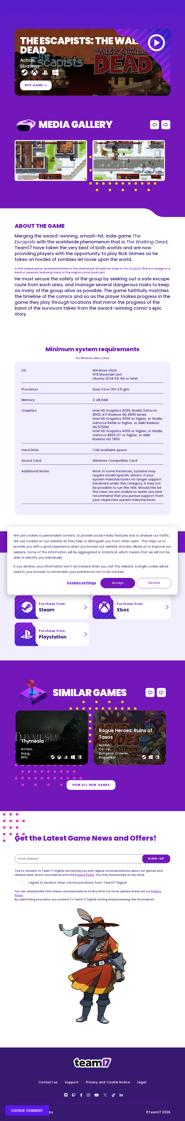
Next (165, 124)
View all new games (91, 785)
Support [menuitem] (72, 1082)
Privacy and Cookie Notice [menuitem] (108, 1082)
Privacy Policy (84, 875)
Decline (154, 583)
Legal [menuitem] (141, 1082)
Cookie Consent (27, 1110)
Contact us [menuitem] (48, 1082)
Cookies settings (81, 583)
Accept (118, 583)
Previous (154, 124)
